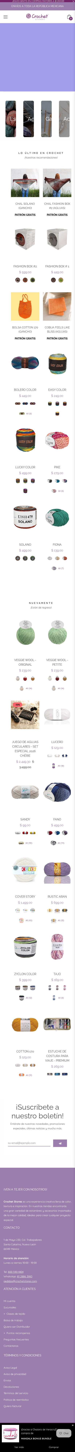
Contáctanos (11, 1345)
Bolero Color (25, 390)
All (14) (29, 688)
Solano (25, 544)
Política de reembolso (16, 1399)
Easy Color (57, 390)
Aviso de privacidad (15, 1374)
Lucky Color (25, 467)
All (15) (61, 920)
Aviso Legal (10, 1367)
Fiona (57, 544)
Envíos (7, 1380)
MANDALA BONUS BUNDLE (36, 1438)
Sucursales (10, 1307)
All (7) (61, 568)
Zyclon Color (25, 974)
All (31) (29, 1075)
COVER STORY (25, 896)
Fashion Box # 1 (57, 266)
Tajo (57, 974)
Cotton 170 (25, 1051)
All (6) (29, 413)
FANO (57, 819)
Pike (57, 467)
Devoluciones (11, 1386)
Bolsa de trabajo (13, 1320)
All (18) (61, 766)
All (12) (29, 998)
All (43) (29, 920)
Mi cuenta (9, 1301)
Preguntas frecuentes (16, 1339)
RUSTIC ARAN (57, 896)
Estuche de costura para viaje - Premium (57, 1056)
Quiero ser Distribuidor (17, 1326)
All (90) (28, 843)
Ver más (19, 1447)
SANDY (25, 819)
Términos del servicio (16, 1393)
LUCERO (57, 742)
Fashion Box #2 (25, 266)
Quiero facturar (12, 1406)
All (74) (61, 843)
